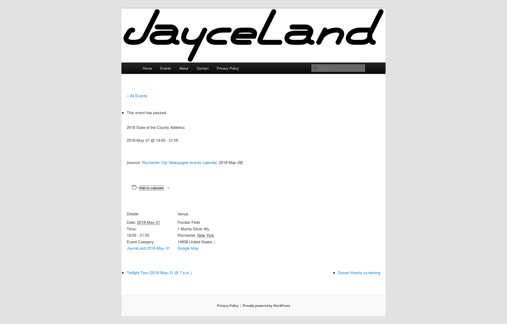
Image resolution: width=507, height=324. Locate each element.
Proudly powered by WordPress (266, 305)
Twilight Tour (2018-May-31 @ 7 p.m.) (159, 272)
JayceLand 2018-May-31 (148, 248)
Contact (203, 68)
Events (165, 68)
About (183, 68)
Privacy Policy (228, 68)
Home (147, 68)
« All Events (137, 95)
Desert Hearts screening (359, 272)
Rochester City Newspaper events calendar (179, 162)
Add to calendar (151, 188)
